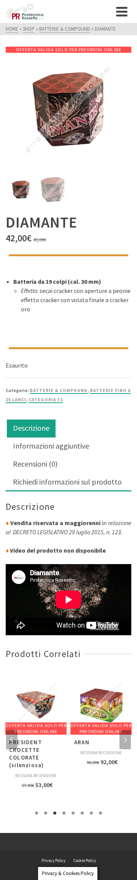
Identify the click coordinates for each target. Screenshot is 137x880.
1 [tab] (36, 813)
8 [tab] (100, 813)
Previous (12, 739)
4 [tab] (64, 813)
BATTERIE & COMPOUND (59, 390)
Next (125, 739)
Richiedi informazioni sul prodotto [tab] (67, 481)
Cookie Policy (84, 860)
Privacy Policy (53, 860)
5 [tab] (73, 813)
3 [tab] (55, 813)
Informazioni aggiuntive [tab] (51, 446)
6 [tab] (82, 813)
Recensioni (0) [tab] (35, 463)
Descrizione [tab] (31, 428)
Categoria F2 (46, 399)
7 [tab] (91, 813)
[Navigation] (121, 11)
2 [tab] (45, 813)
